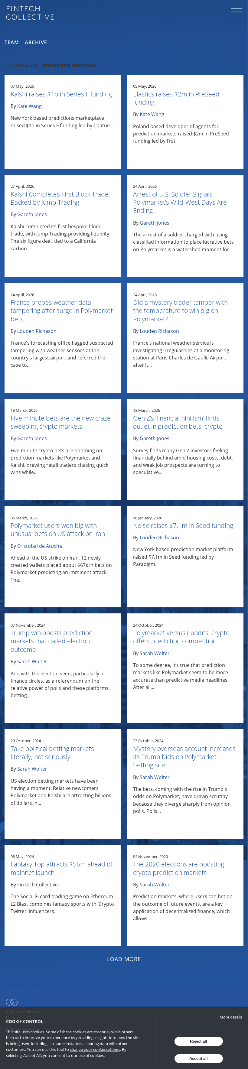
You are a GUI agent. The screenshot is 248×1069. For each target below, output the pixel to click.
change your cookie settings (95, 1049)
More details (231, 1017)
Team (12, 42)
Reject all (198, 1041)
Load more (124, 959)
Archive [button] (36, 42)
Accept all (198, 1058)
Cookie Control (24, 1021)
